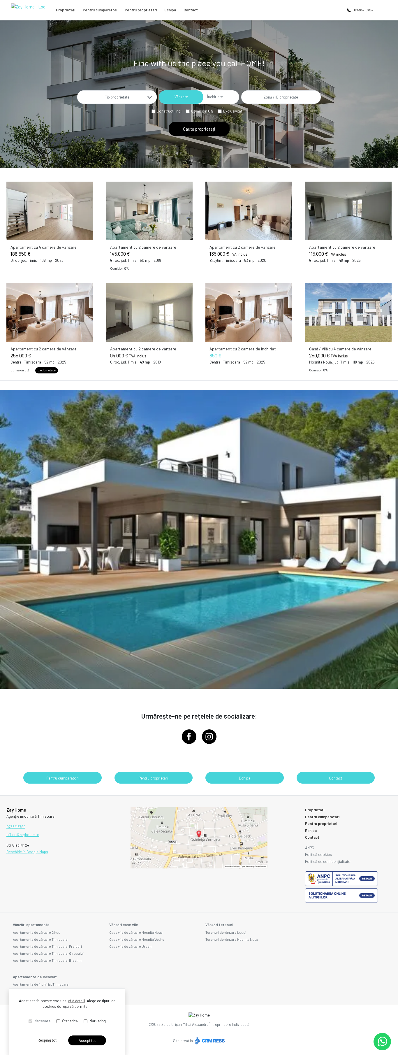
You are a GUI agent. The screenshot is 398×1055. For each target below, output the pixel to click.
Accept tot (87, 1040)
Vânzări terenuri (219, 924)
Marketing (97, 1021)
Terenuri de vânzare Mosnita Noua (231, 939)
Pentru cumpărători (100, 10)
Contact (191, 10)
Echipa (170, 10)
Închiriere (215, 96)
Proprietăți (65, 10)
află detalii (76, 1000)
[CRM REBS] (209, 1040)
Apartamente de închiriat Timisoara (40, 984)
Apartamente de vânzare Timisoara (40, 939)
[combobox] (117, 97)
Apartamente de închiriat (35, 977)
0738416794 (364, 10)
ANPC (309, 847)
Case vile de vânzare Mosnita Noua (136, 932)
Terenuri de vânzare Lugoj (225, 932)
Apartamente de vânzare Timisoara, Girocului (48, 953)
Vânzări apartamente (31, 924)
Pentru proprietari (141, 10)
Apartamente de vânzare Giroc (36, 932)
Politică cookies (318, 854)
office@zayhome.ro (22, 834)
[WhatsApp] (382, 1041)
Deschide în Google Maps (27, 851)
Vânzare (181, 96)
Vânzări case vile (123, 924)
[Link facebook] (189, 736)
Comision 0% (202, 111)
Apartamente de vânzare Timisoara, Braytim (47, 960)
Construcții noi (169, 111)
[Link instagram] (209, 736)
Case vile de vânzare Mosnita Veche (136, 939)
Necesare (42, 1021)
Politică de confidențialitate (327, 861)
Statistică (70, 1021)
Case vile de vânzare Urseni (130, 946)
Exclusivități (233, 111)
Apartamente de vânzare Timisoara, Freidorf (47, 946)
